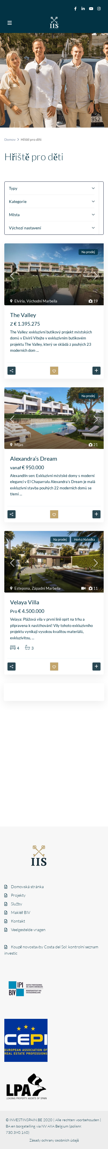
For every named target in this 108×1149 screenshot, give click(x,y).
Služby (16, 903)
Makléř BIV (20, 912)
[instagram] (100, 8)
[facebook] (75, 8)
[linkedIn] (83, 8)
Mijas (18, 444)
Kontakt (18, 921)
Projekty (18, 895)
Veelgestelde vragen (28, 929)
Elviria (19, 301)
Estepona (22, 588)
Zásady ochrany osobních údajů (54, 1140)
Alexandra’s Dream (33, 458)
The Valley (23, 314)
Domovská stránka (27, 886)
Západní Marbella (46, 588)
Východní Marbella (41, 301)
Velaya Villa (24, 602)
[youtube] (92, 8)
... (37, 350)
